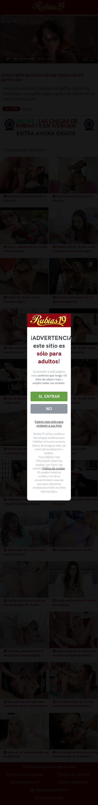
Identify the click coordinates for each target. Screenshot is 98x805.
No (49, 408)
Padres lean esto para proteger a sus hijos (49, 423)
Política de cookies (53, 468)
